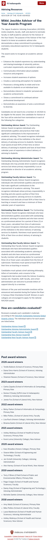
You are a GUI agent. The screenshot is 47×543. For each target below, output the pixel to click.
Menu (41, 3)
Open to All (28, 536)
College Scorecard (18, 536)
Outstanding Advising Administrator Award (18, 329)
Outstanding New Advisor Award (14, 335)
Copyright (10, 539)
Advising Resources (11, 9)
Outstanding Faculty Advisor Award (15, 332)
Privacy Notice (37, 536)
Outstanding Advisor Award (12, 326)
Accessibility (8, 536)
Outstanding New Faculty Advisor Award (17, 337)
